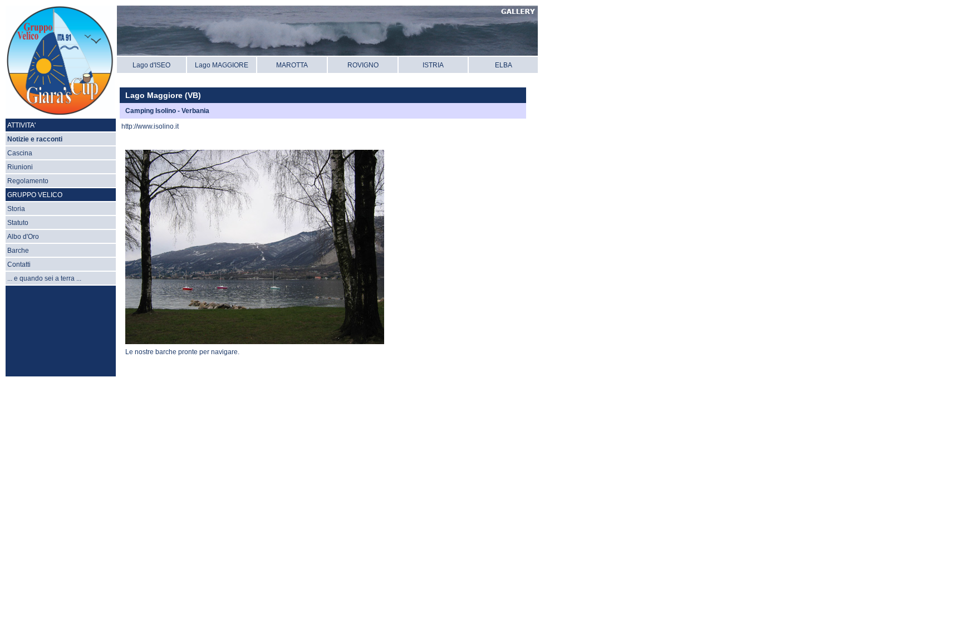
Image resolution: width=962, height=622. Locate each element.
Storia (16, 209)
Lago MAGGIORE (221, 65)
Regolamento (27, 181)
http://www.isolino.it (150, 126)
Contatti (19, 264)
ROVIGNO (363, 65)
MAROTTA (292, 65)
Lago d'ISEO (151, 65)
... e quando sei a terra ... (44, 278)
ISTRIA (433, 65)
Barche (18, 250)
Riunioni (20, 167)
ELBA (503, 65)
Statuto (17, 223)
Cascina (19, 153)
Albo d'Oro (23, 237)
